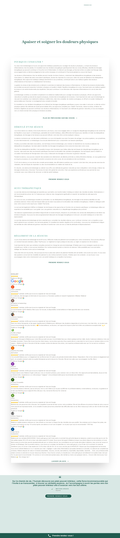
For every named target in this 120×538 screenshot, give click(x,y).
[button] (30, 5)
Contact (71, 5)
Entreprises (63, 5)
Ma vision (14, 5)
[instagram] (78, 5)
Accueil (7, 5)
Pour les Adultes (38, 5)
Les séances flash (51, 5)
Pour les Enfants (24, 5)
